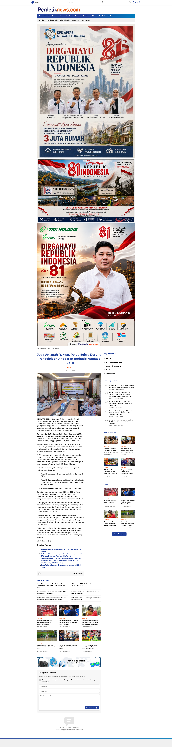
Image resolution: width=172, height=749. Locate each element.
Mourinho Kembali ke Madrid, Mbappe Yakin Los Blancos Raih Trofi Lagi (69, 622)
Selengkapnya (118, 534)
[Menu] (33, 2)
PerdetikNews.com (43, 348)
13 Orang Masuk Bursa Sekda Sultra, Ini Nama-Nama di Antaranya (86, 592)
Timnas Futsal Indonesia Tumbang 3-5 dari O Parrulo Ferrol (46, 647)
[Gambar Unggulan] (69, 415)
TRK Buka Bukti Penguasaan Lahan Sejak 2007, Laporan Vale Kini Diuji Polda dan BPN (110, 473)
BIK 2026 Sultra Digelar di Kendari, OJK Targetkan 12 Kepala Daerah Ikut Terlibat (127, 452)
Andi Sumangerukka (114, 362)
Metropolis (55, 348)
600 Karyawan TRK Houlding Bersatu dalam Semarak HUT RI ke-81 (85, 584)
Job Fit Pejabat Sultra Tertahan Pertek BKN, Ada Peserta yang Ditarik (51, 592)
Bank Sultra (110, 374)
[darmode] (130, 2)
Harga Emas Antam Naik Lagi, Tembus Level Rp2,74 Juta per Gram (111, 451)
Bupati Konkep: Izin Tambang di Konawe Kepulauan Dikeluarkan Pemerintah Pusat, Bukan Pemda (120, 394)
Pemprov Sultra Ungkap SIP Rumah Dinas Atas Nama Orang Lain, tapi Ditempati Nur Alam (120, 412)
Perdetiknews (111, 370)
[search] (102, 2)
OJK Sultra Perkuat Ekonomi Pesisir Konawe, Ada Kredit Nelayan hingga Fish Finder (52, 598)
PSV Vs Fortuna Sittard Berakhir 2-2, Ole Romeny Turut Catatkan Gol (90, 647)
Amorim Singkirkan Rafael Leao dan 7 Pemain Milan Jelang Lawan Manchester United (90, 623)
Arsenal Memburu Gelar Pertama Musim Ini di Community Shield (44, 622)
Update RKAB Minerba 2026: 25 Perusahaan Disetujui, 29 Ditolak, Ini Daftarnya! (120, 403)
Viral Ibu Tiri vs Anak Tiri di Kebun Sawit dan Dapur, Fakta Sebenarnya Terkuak (122, 386)
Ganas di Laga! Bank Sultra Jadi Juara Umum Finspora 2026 (68, 647)
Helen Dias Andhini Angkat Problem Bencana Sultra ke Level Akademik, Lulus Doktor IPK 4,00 (52, 585)
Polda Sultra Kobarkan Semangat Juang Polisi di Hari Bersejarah (86, 598)
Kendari (109, 358)
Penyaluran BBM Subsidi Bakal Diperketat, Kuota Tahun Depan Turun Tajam (127, 473)
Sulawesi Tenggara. (113, 366)
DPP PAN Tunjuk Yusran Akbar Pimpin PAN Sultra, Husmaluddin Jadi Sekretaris (121, 421)
